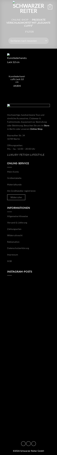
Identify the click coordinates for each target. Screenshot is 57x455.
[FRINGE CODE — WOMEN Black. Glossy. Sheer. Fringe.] (28, 343)
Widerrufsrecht (14, 235)
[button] (7, 7)
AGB (9, 261)
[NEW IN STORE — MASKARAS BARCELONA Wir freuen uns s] (28, 368)
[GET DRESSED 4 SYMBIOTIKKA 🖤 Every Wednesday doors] (28, 394)
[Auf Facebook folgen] (23, 443)
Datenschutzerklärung (18, 248)
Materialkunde (14, 184)
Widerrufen (16, 197)
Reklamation (13, 241)
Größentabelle (14, 178)
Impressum (12, 254)
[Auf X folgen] (33, 443)
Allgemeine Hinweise (17, 216)
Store (46, 125)
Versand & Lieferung (17, 222)
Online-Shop (19, 19)
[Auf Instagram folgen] (28, 443)
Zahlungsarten (14, 229)
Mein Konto (13, 171)
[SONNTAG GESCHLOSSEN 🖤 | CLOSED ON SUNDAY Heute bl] (28, 419)
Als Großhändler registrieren (21, 190)
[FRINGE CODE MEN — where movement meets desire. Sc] (28, 317)
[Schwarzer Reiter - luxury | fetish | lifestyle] (28, 7)
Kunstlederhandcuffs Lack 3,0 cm (17, 79)
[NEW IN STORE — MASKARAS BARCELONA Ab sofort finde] (28, 292)
